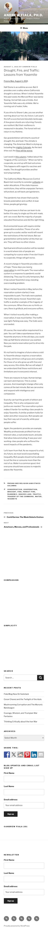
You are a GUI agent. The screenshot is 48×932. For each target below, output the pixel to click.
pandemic (12, 494)
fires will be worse (24, 150)
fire (20, 492)
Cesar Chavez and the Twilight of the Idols (23, 699)
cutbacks (36, 182)
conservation (14, 489)
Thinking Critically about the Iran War (20, 721)
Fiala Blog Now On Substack (16, 694)
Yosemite (12, 499)
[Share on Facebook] (7, 754)
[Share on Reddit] (20, 754)
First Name (9, 773)
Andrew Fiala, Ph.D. (23, 15)
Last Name (9, 786)
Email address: (11, 799)
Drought (11, 492)
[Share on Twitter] (14, 754)
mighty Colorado (23, 147)
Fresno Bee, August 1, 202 (15, 81)
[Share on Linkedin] (34, 754)
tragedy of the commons (20, 496)
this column (20, 157)
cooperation (30, 489)
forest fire (29, 492)
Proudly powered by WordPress (17, 926)
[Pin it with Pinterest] (27, 754)
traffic (37, 494)
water (38, 496)
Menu (25, 28)
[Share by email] (41, 754)
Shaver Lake (25, 494)
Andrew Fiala (29, 67)
